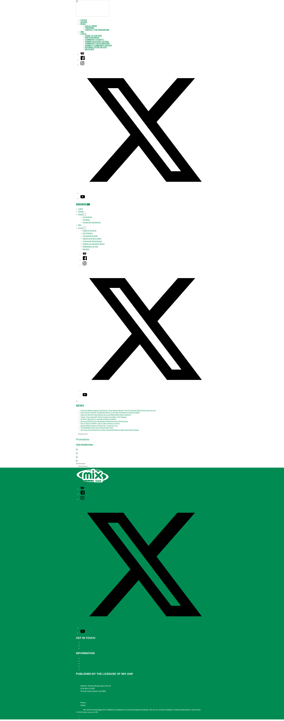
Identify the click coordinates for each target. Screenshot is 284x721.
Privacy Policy (86, 658)
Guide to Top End (93, 36)
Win (82, 32)
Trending (89, 28)
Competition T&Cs (87, 661)
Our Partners (92, 38)
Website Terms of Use (89, 666)
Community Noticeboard (97, 43)
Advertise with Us (87, 645)
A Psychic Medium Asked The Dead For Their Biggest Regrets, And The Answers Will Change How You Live (118, 410)
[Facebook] (82, 60)
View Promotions (84, 445)
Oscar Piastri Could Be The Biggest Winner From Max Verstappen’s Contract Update (110, 412)
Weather (89, 49)
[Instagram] (82, 65)
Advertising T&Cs (87, 664)
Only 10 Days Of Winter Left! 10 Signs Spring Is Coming (100, 423)
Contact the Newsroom (97, 30)
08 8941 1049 (91, 705)
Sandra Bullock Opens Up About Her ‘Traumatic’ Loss (99, 425)
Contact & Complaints (89, 643)
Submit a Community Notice (98, 45)
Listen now (81, 204)
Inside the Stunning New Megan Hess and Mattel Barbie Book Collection (105, 415)
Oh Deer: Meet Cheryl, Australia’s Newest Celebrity (98, 419)
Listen (83, 20)
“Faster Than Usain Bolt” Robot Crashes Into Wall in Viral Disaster (103, 417)
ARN (82, 716)
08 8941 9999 (92, 703)
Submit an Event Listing (97, 42)
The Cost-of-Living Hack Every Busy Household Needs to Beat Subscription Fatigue (109, 430)
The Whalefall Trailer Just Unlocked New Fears (96, 428)
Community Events (94, 40)
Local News (91, 26)
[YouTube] (82, 198)
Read (83, 24)
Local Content (85, 669)
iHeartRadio (84, 718)
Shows (83, 22)
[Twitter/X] (144, 193)
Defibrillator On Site (96, 47)
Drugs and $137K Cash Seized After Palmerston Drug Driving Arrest (104, 421)
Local (83, 34)
